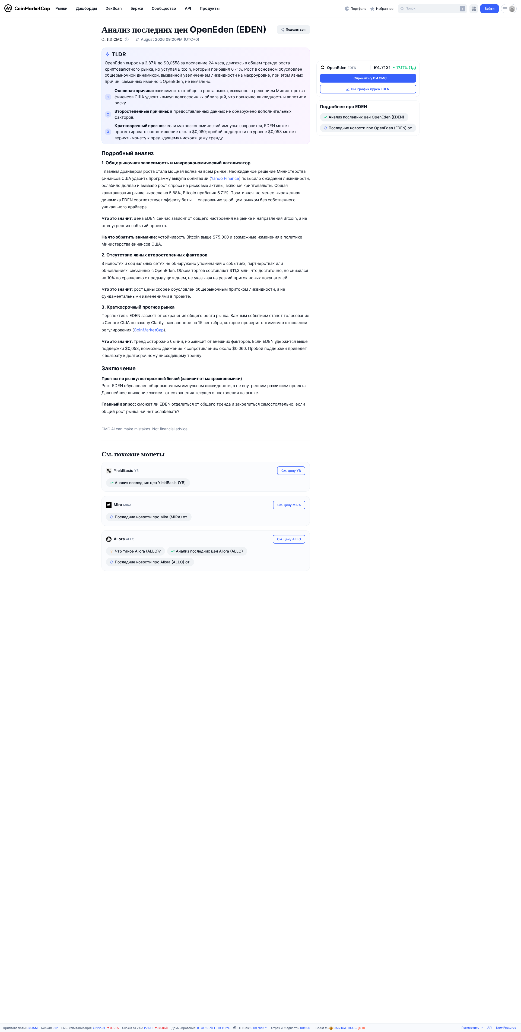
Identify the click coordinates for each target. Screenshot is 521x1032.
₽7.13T (148, 1028)
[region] (198, 8)
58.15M (32, 1028)
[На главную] (27, 9)
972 (55, 1028)
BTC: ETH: (213, 1028)
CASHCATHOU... (349, 1028)
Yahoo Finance (225, 178)
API (489, 1028)
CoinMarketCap (149, 330)
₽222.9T (99, 1028)
